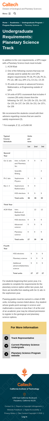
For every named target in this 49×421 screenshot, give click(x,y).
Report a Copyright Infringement (29, 406)
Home (5, 23)
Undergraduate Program (32, 23)
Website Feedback (14, 410)
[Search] (15, 13)
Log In (24, 417)
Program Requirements (12, 25)
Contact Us (9, 406)
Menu (5, 14)
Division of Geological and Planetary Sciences (22, 9)
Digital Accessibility (31, 410)
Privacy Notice (10, 413)
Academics (14, 23)
